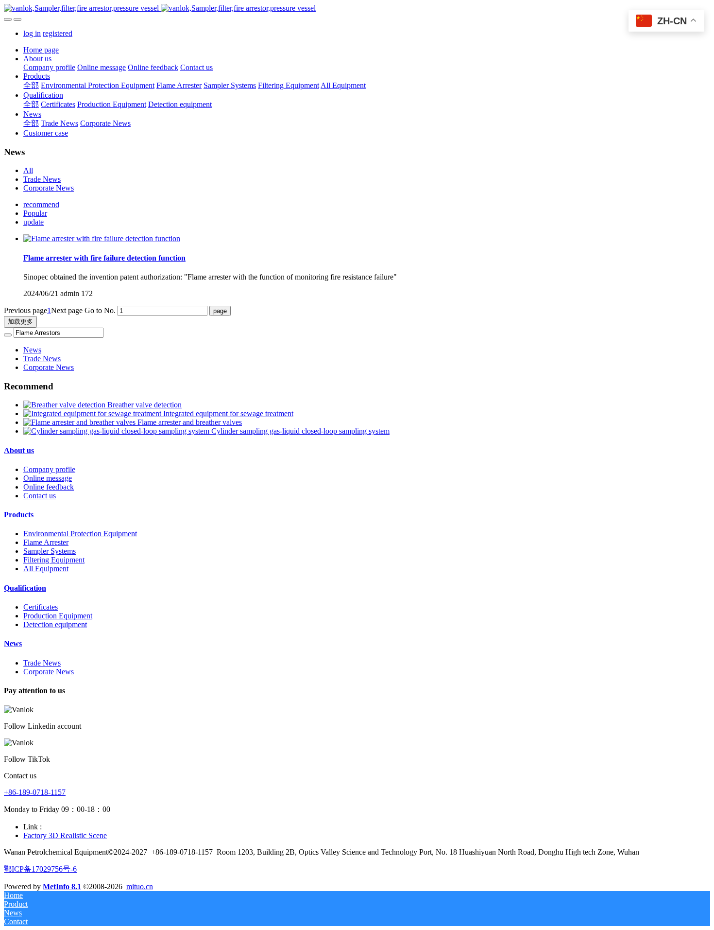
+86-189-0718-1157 (35, 792)
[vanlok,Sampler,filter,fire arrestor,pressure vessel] (357, 8)
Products (19, 514)
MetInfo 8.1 (62, 886)
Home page (41, 50)
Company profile (49, 469)
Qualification (25, 588)
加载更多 (20, 321)
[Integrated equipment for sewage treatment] (93, 413)
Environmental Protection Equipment (80, 533)
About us (19, 450)
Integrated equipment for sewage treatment (228, 413)
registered (57, 33)
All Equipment (45, 568)
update (33, 222)
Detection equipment (55, 624)
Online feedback (48, 487)
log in (32, 33)
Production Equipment (57, 616)
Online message (47, 478)
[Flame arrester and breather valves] (80, 422)
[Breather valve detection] (65, 405)
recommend (41, 204)
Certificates (40, 607)
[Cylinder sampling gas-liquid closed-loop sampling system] (117, 431)
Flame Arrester (45, 542)
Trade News (42, 179)
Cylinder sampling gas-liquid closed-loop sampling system (300, 431)
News (32, 350)
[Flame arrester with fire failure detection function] (101, 238)
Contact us (39, 495)
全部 (31, 85)
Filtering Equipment (54, 560)
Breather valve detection (144, 405)
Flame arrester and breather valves (189, 422)
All (28, 170)
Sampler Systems (49, 551)
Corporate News (48, 188)
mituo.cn (139, 886)
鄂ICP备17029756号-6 (40, 869)
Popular (35, 213)
